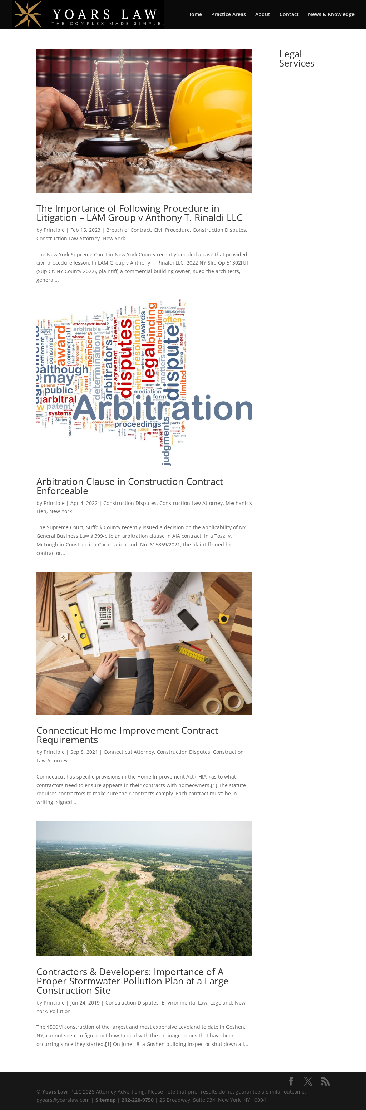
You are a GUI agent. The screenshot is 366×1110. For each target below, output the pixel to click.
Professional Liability (303, 92)
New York (114, 238)
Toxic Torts (291, 165)
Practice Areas (228, 15)
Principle (54, 229)
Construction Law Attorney (68, 238)
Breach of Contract (128, 229)
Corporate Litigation (300, 213)
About (262, 15)
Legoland (221, 1002)
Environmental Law (184, 1002)
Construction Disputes (219, 229)
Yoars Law (55, 1091)
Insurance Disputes (299, 238)
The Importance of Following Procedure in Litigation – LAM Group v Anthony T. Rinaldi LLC (139, 213)
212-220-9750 (138, 1099)
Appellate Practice (298, 262)
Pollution (60, 1011)
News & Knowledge (331, 15)
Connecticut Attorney (129, 751)
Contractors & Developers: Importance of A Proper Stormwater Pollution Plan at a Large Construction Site (132, 981)
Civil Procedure (172, 229)
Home (194, 15)
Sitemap (105, 1099)
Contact (289, 15)
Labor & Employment (300, 189)
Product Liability (296, 140)
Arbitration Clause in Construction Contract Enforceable (129, 486)
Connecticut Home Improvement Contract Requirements (127, 735)
